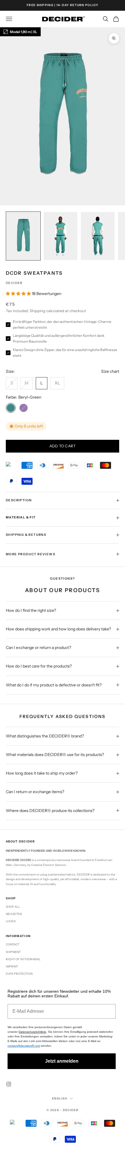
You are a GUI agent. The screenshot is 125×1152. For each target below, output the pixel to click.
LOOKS (11, 921)
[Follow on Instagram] (9, 1084)
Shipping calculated (47, 310)
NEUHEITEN (14, 914)
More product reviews (30, 554)
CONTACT (12, 944)
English (59, 1098)
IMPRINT (12, 966)
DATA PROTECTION (19, 974)
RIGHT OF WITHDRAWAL (23, 959)
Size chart (110, 371)
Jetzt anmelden (61, 1061)
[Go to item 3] (97, 236)
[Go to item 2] (60, 236)
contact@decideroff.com (24, 1045)
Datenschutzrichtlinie (32, 1031)
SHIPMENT (13, 952)
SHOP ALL (13, 907)
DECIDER (14, 283)
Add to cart (62, 446)
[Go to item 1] (23, 236)
